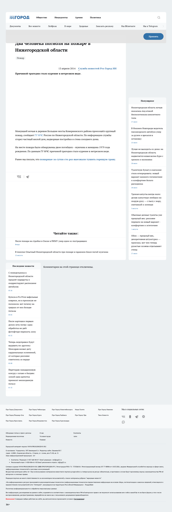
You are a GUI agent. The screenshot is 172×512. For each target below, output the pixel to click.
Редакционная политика (15, 436)
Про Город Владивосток (38, 421)
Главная (42, 440)
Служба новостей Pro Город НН (97, 68)
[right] (163, 26)
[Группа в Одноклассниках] (130, 416)
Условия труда (45, 436)
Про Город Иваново (105, 410)
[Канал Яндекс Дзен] (143, 416)
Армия (79, 17)
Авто (75, 436)
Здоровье (83, 26)
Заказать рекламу (104, 26)
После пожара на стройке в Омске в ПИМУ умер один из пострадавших (51, 242)
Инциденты (61, 17)
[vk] (19, 177)
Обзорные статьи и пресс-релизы (18, 433)
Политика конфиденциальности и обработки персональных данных (31, 489)
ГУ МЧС (39, 135)
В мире (67, 26)
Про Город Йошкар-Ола (15, 415)
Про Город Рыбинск (59, 415)
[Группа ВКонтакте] (123, 416)
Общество (41, 17)
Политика (95, 17)
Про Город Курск (35, 415)
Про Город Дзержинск (14, 410)
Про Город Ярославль (14, 421)
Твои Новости (103, 415)
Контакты (77, 433)
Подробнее (89, 485)
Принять (153, 36)
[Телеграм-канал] (136, 416)
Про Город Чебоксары (37, 410)
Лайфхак (52, 26)
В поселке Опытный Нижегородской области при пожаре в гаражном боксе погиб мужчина (61, 253)
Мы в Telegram (150, 26)
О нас (42, 433)
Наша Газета (79, 410)
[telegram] (28, 177)
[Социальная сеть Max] (123, 422)
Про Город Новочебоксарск (62, 410)
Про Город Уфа (80, 415)
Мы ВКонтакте (128, 26)
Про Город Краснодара (60, 421)
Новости (9, 440)
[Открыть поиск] (159, 17)
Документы (15, 26)
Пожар (20, 58)
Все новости (34, 26)
